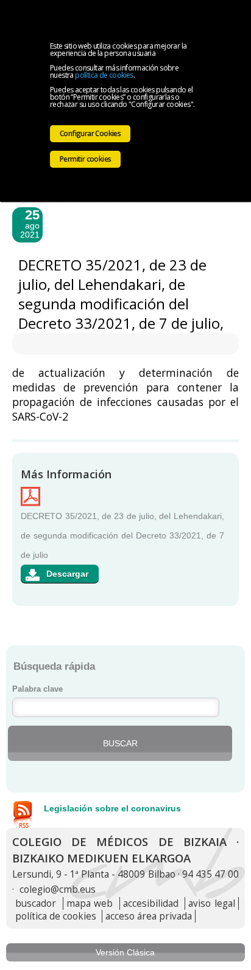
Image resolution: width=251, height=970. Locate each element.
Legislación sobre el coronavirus (112, 808)
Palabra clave (37, 689)
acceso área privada (148, 916)
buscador (35, 903)
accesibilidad (151, 903)
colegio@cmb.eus (57, 889)
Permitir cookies (85, 159)
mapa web (89, 903)
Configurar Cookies (90, 133)
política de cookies (104, 75)
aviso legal (211, 903)
